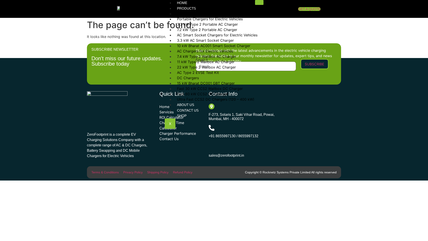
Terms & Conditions (105, 172)
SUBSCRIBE (314, 64)
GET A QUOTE (309, 9)
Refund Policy (182, 172)
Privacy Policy (133, 172)
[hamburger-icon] (259, 2)
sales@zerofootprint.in (226, 155)
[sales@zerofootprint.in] (212, 147)
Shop (182, 116)
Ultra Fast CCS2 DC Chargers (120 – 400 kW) (215, 99)
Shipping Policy (158, 172)
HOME (182, 3)
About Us (185, 105)
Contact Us (188, 110)
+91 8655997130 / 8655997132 (233, 136)
